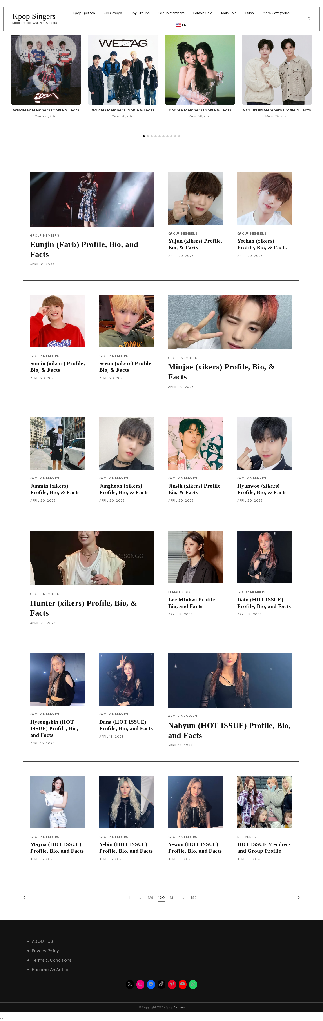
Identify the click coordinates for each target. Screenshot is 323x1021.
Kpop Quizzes (84, 13)
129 (151, 897)
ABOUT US (42, 941)
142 (194, 897)
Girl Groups (113, 13)
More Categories (276, 13)
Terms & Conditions (51, 960)
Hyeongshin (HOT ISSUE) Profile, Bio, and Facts (54, 728)
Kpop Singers (34, 16)
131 (173, 897)
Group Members (171, 13)
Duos (249, 13)
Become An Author (51, 969)
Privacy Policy (45, 951)
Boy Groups (140, 13)
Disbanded (247, 837)
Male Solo (229, 13)
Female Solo (202, 13)
